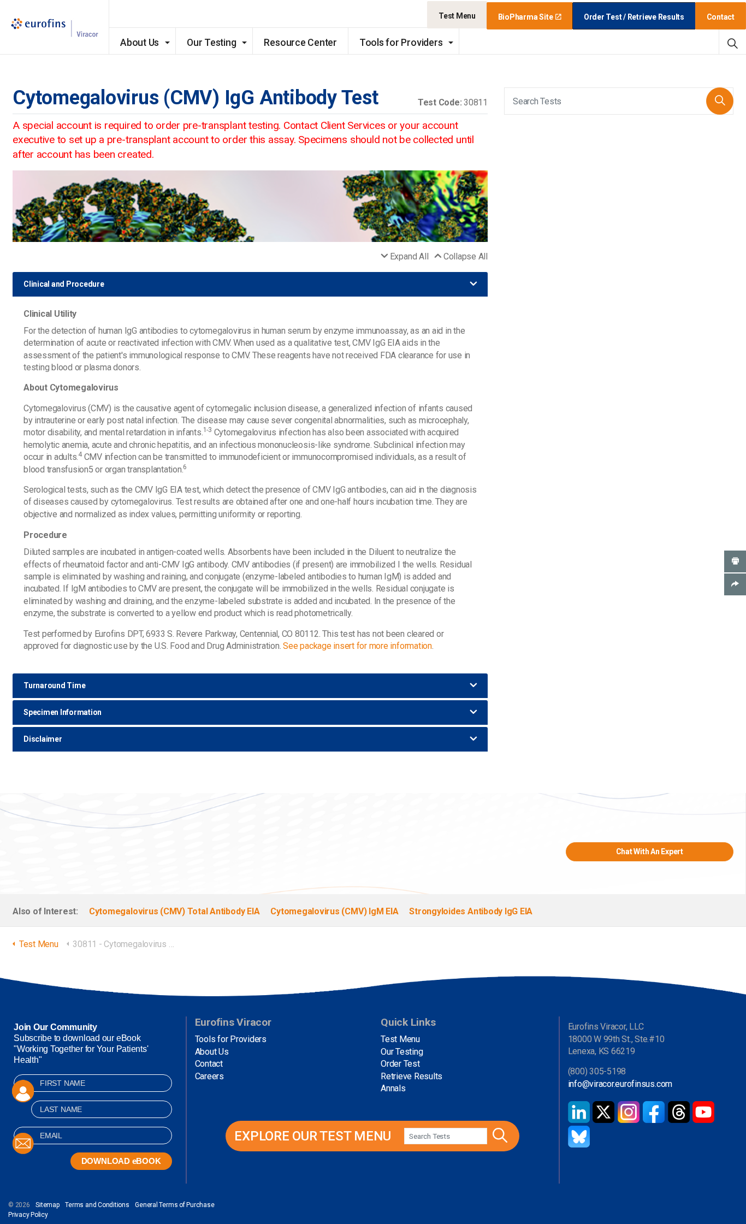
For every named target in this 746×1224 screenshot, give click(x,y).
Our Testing (211, 42)
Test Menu (457, 15)
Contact (721, 17)
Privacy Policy (28, 1215)
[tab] (250, 284)
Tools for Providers (400, 42)
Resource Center (300, 42)
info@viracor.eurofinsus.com (620, 1084)
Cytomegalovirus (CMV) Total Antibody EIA (174, 911)
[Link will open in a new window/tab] (579, 1112)
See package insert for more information (357, 646)
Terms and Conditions (97, 1205)
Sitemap (47, 1205)
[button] (719, 101)
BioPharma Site (525, 17)
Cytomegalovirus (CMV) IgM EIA (334, 911)
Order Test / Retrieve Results (634, 17)
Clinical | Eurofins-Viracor (54, 27)
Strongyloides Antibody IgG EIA (470, 911)
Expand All (409, 256)
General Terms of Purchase (174, 1205)
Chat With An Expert (649, 851)
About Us (139, 42)
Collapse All (465, 256)
